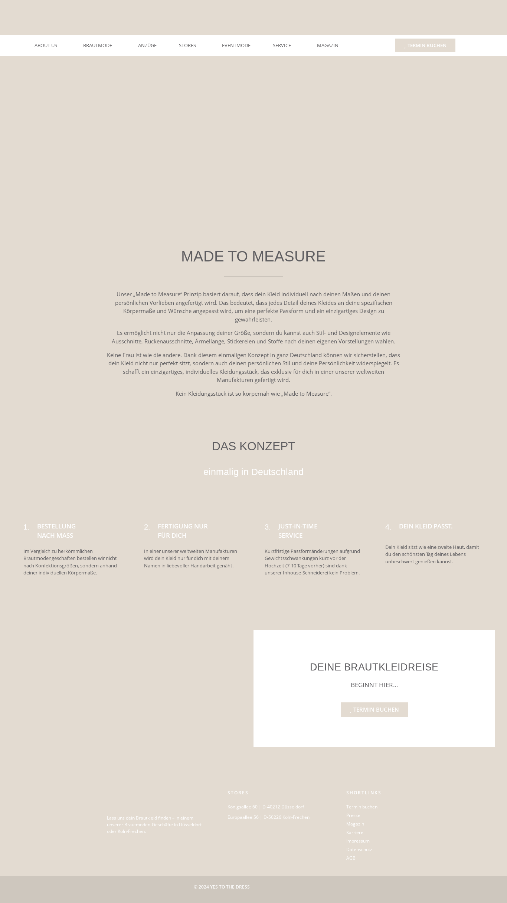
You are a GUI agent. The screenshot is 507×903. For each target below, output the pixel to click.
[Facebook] (123, 845)
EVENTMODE (236, 45)
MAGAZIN (327, 45)
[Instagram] (112, 845)
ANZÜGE (147, 45)
